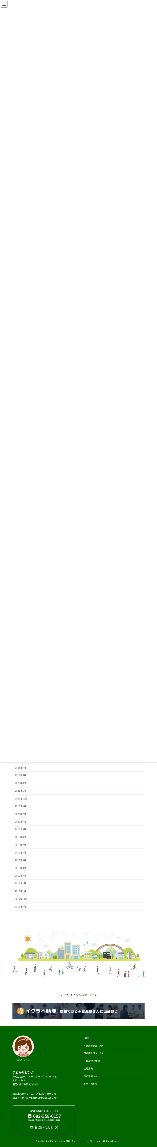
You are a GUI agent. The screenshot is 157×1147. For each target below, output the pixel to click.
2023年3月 (20, 783)
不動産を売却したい (94, 1045)
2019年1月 (20, 891)
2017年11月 (21, 898)
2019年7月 (20, 844)
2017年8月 (20, 906)
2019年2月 (20, 883)
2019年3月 (20, 875)
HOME (87, 1038)
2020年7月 (20, 814)
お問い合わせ (90, 1083)
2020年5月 (20, 829)
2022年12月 (21, 798)
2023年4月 (20, 775)
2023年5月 (20, 767)
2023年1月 (20, 790)
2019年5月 (20, 860)
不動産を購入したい (94, 1053)
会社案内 (88, 1068)
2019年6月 (20, 852)
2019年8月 (20, 837)
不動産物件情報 (92, 1060)
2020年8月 (20, 806)
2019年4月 (20, 868)
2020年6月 (20, 821)
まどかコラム (90, 1075)
